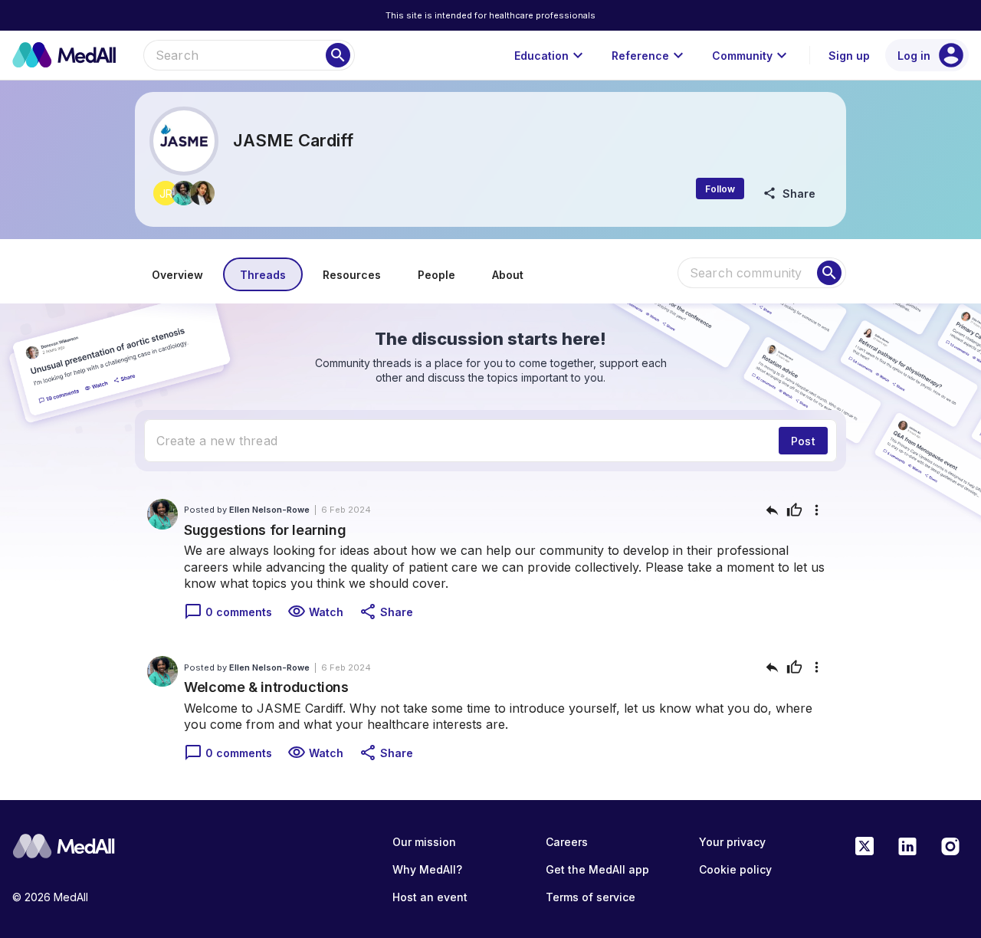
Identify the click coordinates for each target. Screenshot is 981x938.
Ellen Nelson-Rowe (269, 509)
